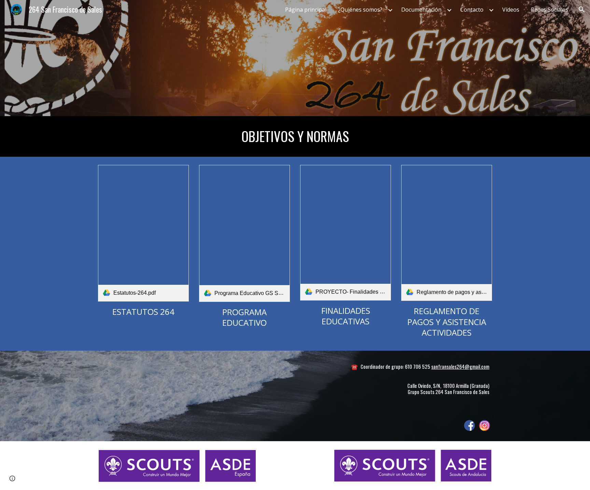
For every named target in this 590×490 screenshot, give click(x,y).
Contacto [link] (471, 9)
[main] (295, 136)
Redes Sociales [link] (549, 9)
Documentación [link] (421, 9)
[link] (143, 233)
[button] (582, 9)
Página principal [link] (305, 9)
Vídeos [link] (510, 9)
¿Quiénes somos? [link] (360, 9)
